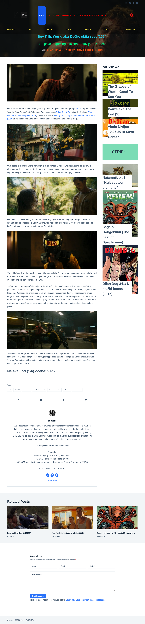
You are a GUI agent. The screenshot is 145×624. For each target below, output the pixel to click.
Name (34, 566)
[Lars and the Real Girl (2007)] (27, 517)
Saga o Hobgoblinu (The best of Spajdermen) (116, 533)
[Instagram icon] (56, 475)
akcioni (26, 390)
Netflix (88, 29)
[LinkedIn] (86, 400)
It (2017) (77, 109)
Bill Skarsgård (39, 390)
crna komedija (54, 390)
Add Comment (38, 574)
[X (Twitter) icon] (52, 475)
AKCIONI (69, 50)
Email (63, 566)
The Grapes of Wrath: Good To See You (120, 92)
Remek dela (130, 29)
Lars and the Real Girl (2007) (19, 533)
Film (41, 15)
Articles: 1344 (52, 480)
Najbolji (108, 29)
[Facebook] (130, 3)
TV (48, 15)
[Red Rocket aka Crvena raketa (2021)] (72, 517)
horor (68, 29)
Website (93, 566)
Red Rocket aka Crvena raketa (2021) (68, 533)
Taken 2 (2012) (63, 112)
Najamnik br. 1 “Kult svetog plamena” (114, 182)
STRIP (56, 15)
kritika (67, 390)
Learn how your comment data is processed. (86, 600)
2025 (30, 29)
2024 (17, 390)
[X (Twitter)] (133, 3)
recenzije (11, 29)
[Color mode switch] (126, 3)
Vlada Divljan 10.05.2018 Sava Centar (121, 132)
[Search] (132, 15)
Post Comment (38, 596)
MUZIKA (66, 15)
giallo (49, 29)
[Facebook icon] (47, 475)
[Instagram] (137, 3)
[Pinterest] (63, 400)
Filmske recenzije (87, 50)
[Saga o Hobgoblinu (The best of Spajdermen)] (117, 517)
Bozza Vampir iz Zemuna (89, 15)
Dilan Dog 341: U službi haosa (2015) (116, 289)
